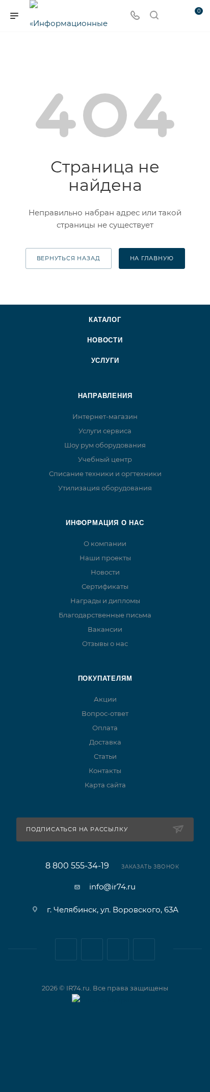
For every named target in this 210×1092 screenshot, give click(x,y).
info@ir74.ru (112, 886)
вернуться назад (68, 258)
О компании (105, 543)
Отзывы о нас (105, 643)
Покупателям (105, 678)
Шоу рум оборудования (105, 445)
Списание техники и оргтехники (105, 473)
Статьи (105, 756)
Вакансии (105, 629)
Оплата (105, 728)
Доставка (105, 742)
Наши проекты (105, 558)
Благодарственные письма (105, 615)
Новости (105, 340)
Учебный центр (105, 459)
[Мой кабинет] (173, 16)
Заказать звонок (150, 866)
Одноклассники (144, 949)
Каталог (105, 320)
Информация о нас (105, 523)
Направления (105, 396)
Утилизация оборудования (105, 488)
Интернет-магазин (105, 416)
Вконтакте (66, 949)
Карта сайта (105, 785)
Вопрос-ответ (105, 713)
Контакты (105, 770)
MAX (118, 949)
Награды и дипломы (105, 601)
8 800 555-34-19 (77, 866)
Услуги (105, 360)
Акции (105, 699)
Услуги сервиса (105, 431)
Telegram (92, 949)
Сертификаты (105, 586)
